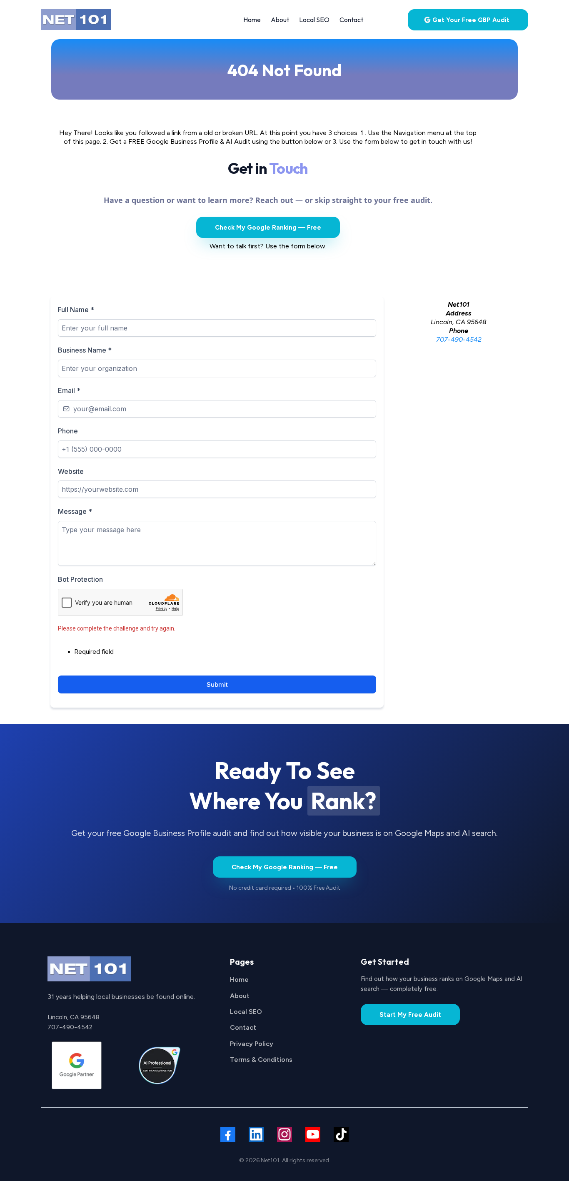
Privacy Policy (251, 1044)
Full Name (76, 309)
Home (239, 979)
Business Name (85, 350)
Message (75, 511)
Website (71, 471)
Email (69, 390)
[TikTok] (341, 1134)
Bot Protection (80, 579)
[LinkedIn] (256, 1134)
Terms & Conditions (261, 1059)
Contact (243, 1027)
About (240, 996)
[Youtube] (313, 1134)
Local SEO (246, 1012)
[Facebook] (228, 1134)
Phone (68, 431)
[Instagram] (284, 1134)
